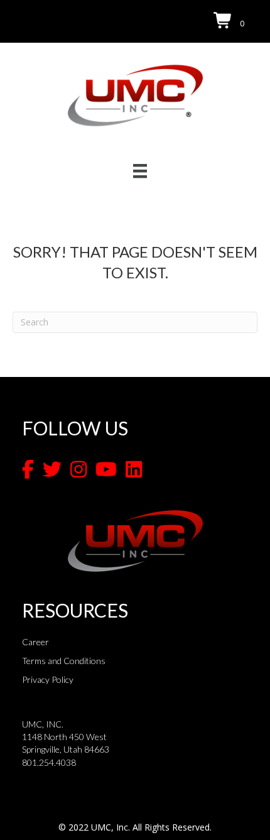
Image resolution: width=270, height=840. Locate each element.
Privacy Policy (47, 679)
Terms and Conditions (63, 660)
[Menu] (140, 170)
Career (35, 641)
